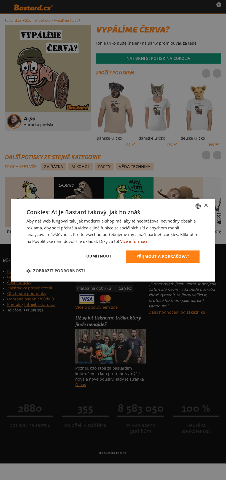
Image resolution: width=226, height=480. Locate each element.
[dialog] (113, 240)
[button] (55, 270)
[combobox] (198, 206)
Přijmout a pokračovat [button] (162, 256)
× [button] (206, 206)
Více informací (133, 241)
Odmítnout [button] (99, 256)
